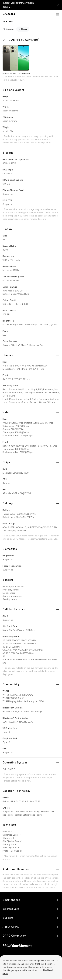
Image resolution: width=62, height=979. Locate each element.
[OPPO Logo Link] (9, 14)
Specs (24, 29)
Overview (10, 29)
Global (6, 7)
